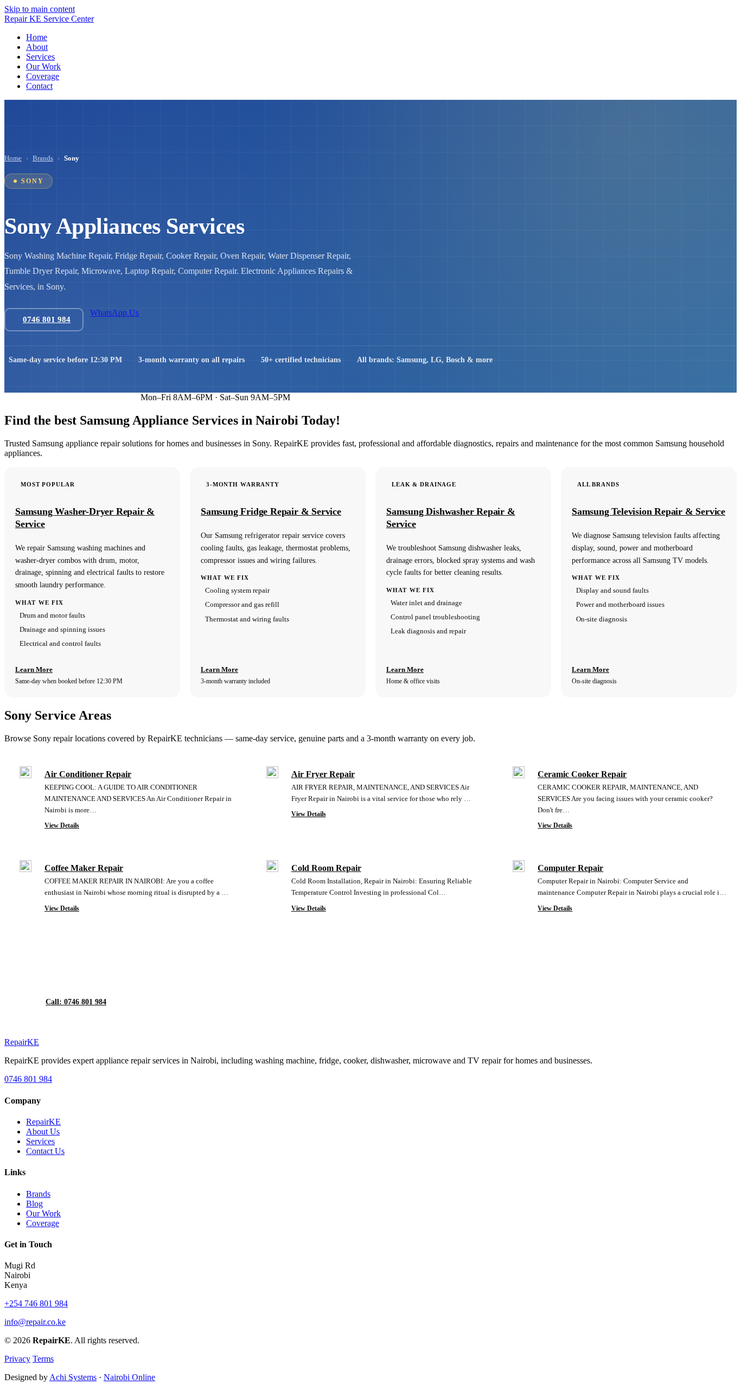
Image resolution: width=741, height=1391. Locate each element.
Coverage (42, 1223)
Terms (43, 1358)
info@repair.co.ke (35, 1321)
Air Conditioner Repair (87, 774)
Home (13, 158)
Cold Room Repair (326, 868)
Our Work (43, 1213)
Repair (21, 1042)
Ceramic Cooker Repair (582, 774)
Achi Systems (73, 1377)
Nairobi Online (129, 1377)
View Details (61, 825)
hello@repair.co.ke (98, 397)
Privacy (17, 1358)
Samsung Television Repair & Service (648, 511)
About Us (43, 1131)
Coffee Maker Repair (83, 868)
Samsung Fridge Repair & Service (271, 511)
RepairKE (43, 1121)
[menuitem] (36, 37)
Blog (34, 1203)
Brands (43, 158)
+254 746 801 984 (36, 1303)
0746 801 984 (30, 397)
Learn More (34, 669)
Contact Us (45, 1151)
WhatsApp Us (114, 312)
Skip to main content (39, 9)
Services (40, 1141)
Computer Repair (570, 868)
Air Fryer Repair (323, 774)
